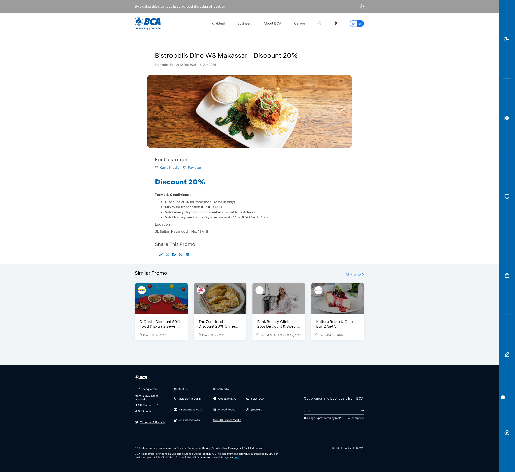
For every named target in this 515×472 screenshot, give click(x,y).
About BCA (272, 23)
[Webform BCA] (507, 354)
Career (299, 23)
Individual (217, 23)
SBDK (335, 447)
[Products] (507, 118)
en (360, 23)
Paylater (194, 167)
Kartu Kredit (169, 167)
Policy (347, 447)
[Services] (507, 196)
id (353, 23)
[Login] (507, 39)
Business (244, 23)
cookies (219, 6)
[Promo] (507, 275)
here (236, 457)
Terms (359, 447)
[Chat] (507, 432)
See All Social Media (227, 420)
